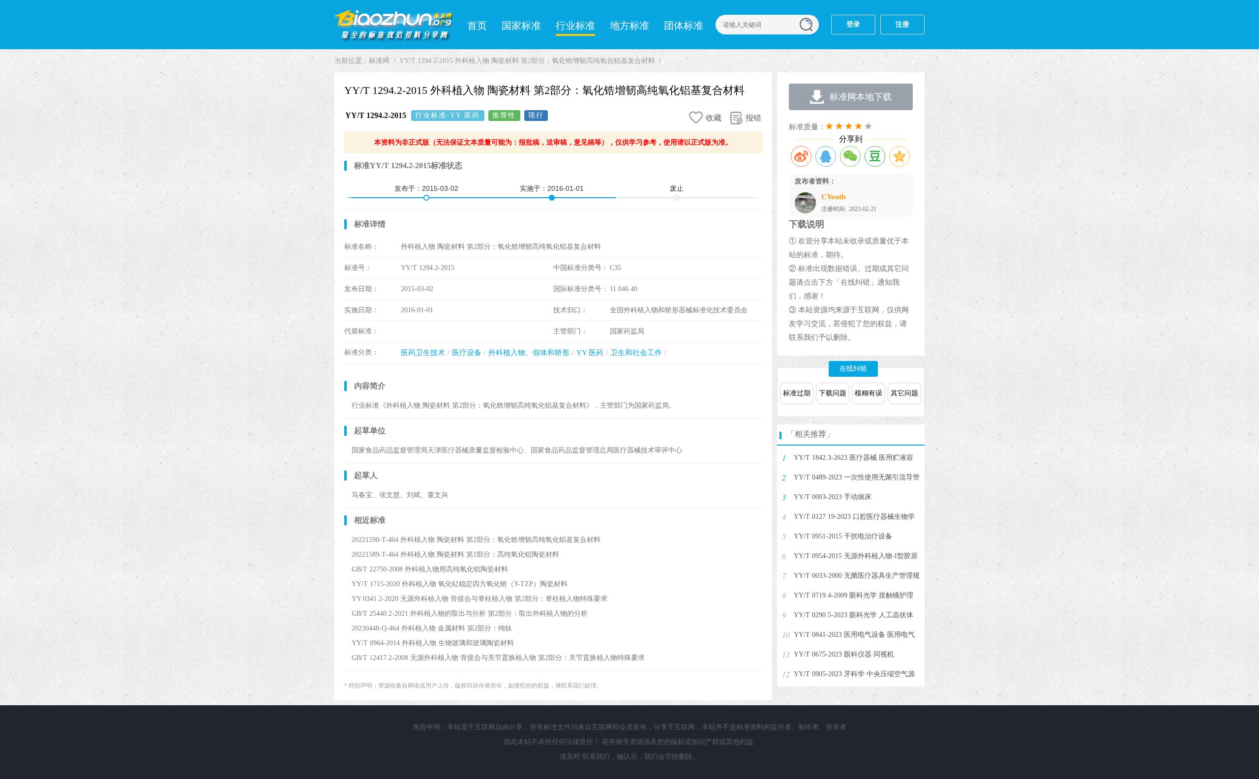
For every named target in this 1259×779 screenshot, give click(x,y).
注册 (902, 24)
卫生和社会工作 (636, 353)
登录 (853, 24)
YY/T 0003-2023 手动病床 (832, 497)
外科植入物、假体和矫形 (529, 353)
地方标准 (629, 25)
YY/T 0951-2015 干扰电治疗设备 (843, 536)
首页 (477, 25)
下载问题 (832, 393)
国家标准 (521, 25)
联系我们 (596, 756)
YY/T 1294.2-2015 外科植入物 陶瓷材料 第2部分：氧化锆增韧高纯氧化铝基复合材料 (527, 60)
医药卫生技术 (423, 353)
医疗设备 (466, 353)
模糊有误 (868, 393)
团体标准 (683, 25)
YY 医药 (589, 353)
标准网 (393, 24)
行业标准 (575, 25)
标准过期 (796, 393)
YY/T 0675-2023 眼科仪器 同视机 (844, 654)
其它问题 (904, 393)
